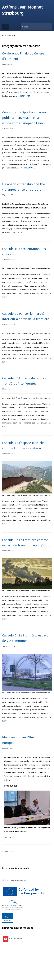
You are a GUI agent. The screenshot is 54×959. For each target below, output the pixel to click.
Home (4, 36)
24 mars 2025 (7, 64)
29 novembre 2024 (8, 260)
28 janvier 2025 (7, 195)
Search (48, 26)
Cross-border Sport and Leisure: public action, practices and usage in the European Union (25, 117)
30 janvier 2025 (7, 129)
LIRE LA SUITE (25, 96)
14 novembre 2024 (8, 454)
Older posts (8, 851)
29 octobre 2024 (7, 748)
